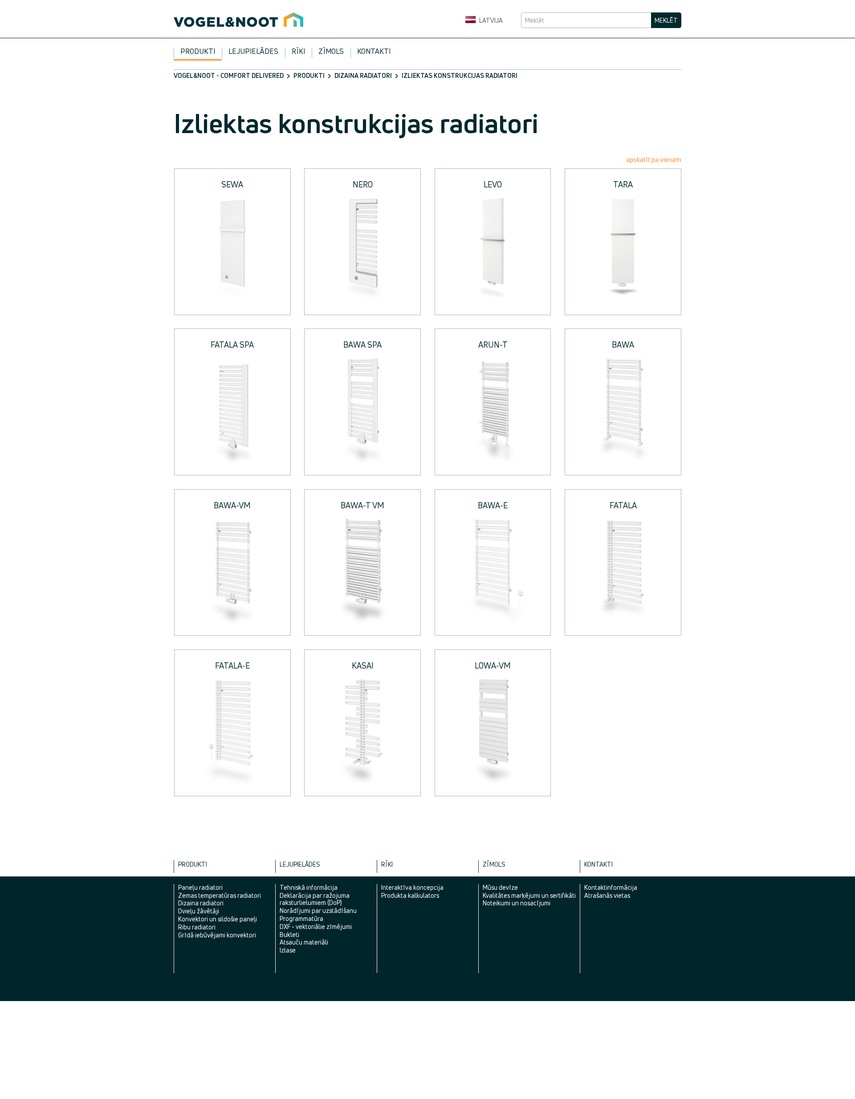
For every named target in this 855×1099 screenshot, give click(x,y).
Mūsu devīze (500, 887)
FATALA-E (232, 665)
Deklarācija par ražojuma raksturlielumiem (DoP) (315, 899)
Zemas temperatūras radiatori (219, 895)
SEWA (232, 184)
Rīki (298, 51)
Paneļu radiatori (200, 887)
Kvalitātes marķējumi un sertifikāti (529, 895)
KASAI (363, 665)
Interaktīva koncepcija (412, 887)
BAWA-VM (232, 505)
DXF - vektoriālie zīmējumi (316, 926)
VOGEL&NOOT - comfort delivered (229, 75)
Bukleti (289, 934)
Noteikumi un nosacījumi (516, 903)
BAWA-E (493, 505)
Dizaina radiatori (363, 75)
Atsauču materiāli (304, 942)
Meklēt (666, 20)
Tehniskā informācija (309, 887)
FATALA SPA (232, 345)
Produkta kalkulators (410, 895)
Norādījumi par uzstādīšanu (318, 910)
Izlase (288, 950)
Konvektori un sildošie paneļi (217, 919)
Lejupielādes (253, 51)
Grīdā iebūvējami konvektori (217, 935)
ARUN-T (493, 345)
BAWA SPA (362, 345)
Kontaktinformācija (610, 887)
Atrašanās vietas (607, 895)
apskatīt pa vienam (653, 159)
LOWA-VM (493, 665)
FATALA (623, 505)
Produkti (197, 51)
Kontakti (374, 51)
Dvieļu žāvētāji (198, 911)
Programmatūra (301, 918)
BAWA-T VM (362, 505)
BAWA (623, 345)
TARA (623, 184)
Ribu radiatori (197, 927)
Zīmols (331, 51)
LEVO (493, 184)
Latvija (490, 20)
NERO (363, 184)
